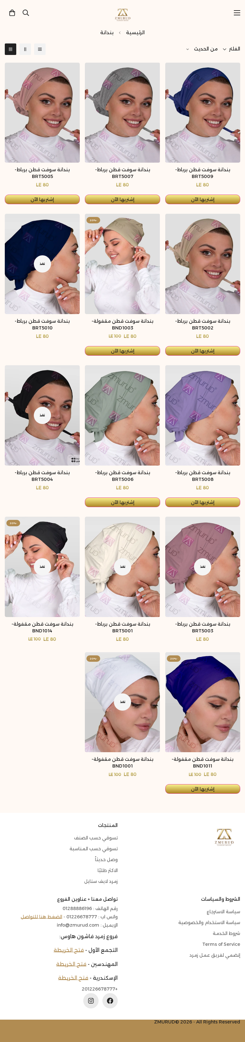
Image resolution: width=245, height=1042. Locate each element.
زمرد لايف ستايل (101, 881)
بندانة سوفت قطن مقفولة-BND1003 (122, 324)
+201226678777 (100, 989)
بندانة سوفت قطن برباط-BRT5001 (122, 627)
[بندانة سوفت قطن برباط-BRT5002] (202, 264)
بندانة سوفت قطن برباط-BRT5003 (202, 627)
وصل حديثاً (106, 859)
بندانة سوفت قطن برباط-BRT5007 (122, 173)
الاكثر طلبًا (108, 870)
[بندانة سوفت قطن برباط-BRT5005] (42, 113)
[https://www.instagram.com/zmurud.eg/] (91, 1000)
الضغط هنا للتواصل (41, 917)
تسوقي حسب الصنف (96, 838)
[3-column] (10, 49)
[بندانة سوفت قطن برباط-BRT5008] (202, 415)
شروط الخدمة (226, 933)
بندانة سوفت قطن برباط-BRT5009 (202, 173)
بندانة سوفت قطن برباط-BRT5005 (42, 173)
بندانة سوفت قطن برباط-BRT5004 (42, 476)
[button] (12, 12)
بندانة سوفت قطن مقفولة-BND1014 (42, 627)
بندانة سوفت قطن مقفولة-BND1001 (122, 762)
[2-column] (25, 49)
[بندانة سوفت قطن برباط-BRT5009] (202, 113)
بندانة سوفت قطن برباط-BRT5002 (202, 324)
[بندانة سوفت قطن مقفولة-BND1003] (122, 264)
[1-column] (40, 49)
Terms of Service (221, 944)
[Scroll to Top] (12, 1007)
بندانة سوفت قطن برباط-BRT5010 (42, 324)
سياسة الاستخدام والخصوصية (209, 922)
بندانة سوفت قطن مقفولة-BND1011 (203, 762)
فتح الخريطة (69, 950)
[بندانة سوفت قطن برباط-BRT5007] (122, 113)
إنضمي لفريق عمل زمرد (214, 955)
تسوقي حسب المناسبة (94, 849)
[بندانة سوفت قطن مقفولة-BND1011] (202, 702)
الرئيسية (135, 32)
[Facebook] (110, 1000)
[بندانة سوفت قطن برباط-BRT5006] (122, 415)
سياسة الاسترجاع (223, 912)
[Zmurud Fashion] (122, 12)
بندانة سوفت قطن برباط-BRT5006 (122, 476)
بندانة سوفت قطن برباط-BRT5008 (202, 476)
